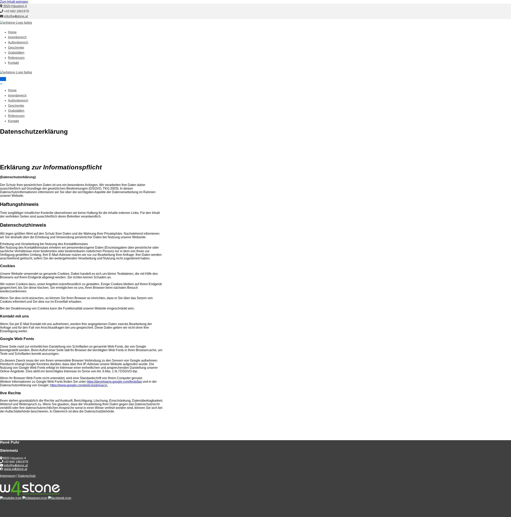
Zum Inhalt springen (14, 1)
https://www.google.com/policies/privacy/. (79, 385)
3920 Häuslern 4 (14, 6)
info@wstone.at (16, 16)
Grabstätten (16, 52)
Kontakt (13, 62)
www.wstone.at (15, 469)
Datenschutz (27, 475)
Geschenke (16, 47)
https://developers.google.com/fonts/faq (114, 381)
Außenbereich (18, 42)
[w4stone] (16, 22)
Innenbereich (17, 37)
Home (12, 32)
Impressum (8, 475)
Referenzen (16, 57)
